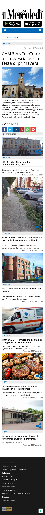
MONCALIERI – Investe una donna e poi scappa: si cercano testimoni (22, 341)
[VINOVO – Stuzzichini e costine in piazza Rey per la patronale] (22, 366)
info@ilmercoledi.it (8, 500)
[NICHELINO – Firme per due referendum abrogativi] (22, 146)
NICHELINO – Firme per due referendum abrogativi (16, 163)
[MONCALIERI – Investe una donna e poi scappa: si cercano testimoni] (22, 320)
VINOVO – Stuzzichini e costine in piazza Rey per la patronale (19, 387)
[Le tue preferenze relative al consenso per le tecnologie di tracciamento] (41, 511)
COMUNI (15, 37)
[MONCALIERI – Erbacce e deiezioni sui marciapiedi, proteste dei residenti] (22, 204)
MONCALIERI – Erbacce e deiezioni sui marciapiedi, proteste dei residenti (22, 238)
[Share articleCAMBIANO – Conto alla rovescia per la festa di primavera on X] (10, 129)
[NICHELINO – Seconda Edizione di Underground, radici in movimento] (22, 415)
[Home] (4, 30)
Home (7, 37)
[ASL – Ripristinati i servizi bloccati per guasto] (22, 268)
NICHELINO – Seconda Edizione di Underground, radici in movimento (20, 437)
